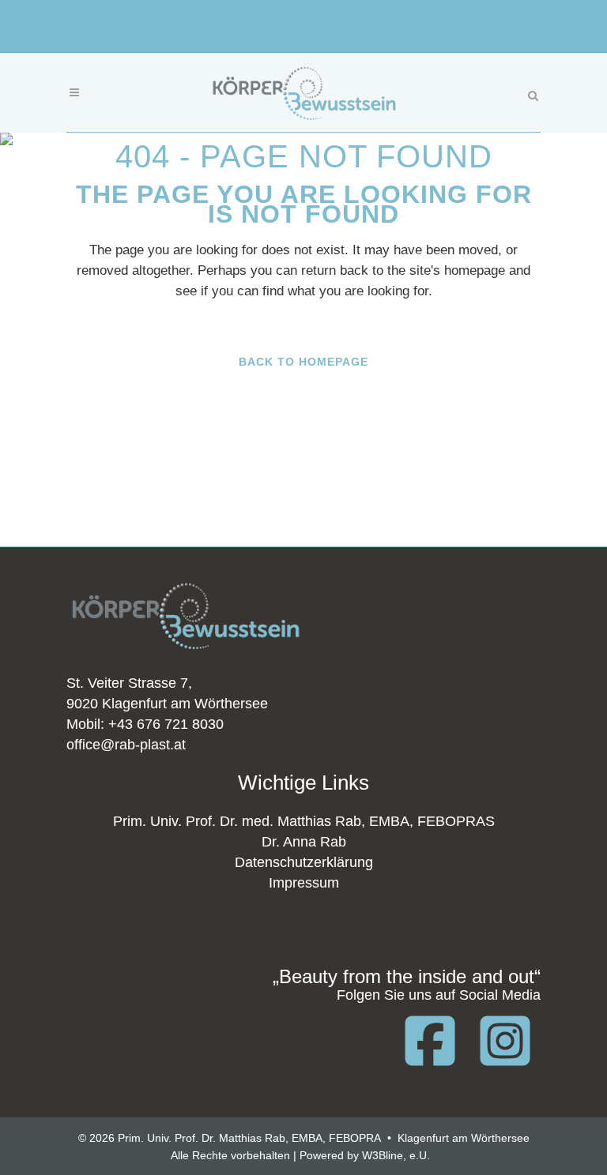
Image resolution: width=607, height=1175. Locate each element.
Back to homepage (303, 361)
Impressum (304, 883)
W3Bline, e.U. (396, 1155)
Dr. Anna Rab (304, 842)
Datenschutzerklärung (304, 862)
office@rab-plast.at (126, 745)
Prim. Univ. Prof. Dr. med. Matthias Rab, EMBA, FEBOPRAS (304, 821)
